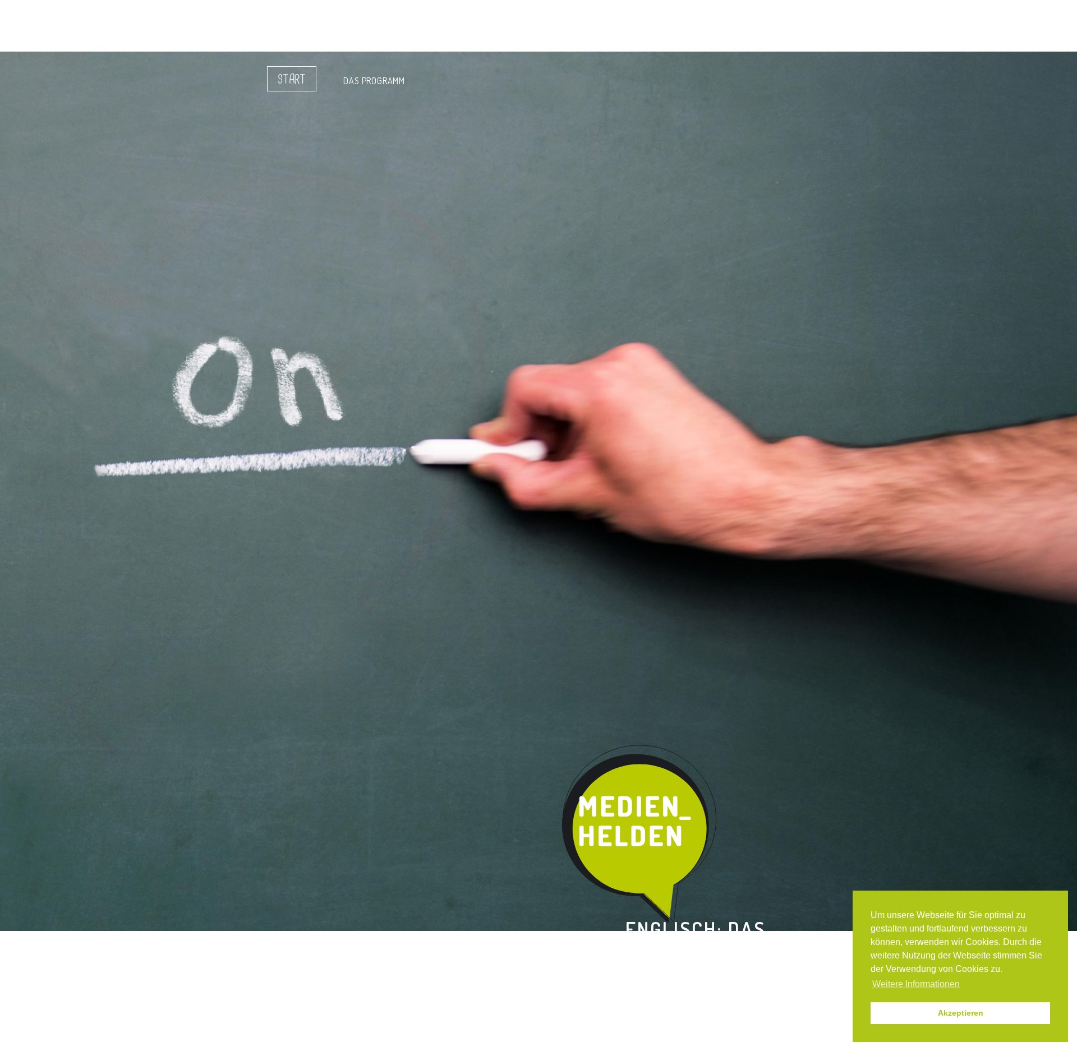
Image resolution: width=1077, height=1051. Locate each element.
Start (292, 79)
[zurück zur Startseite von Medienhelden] (640, 834)
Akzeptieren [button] (960, 1012)
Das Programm (374, 80)
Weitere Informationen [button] (916, 984)
